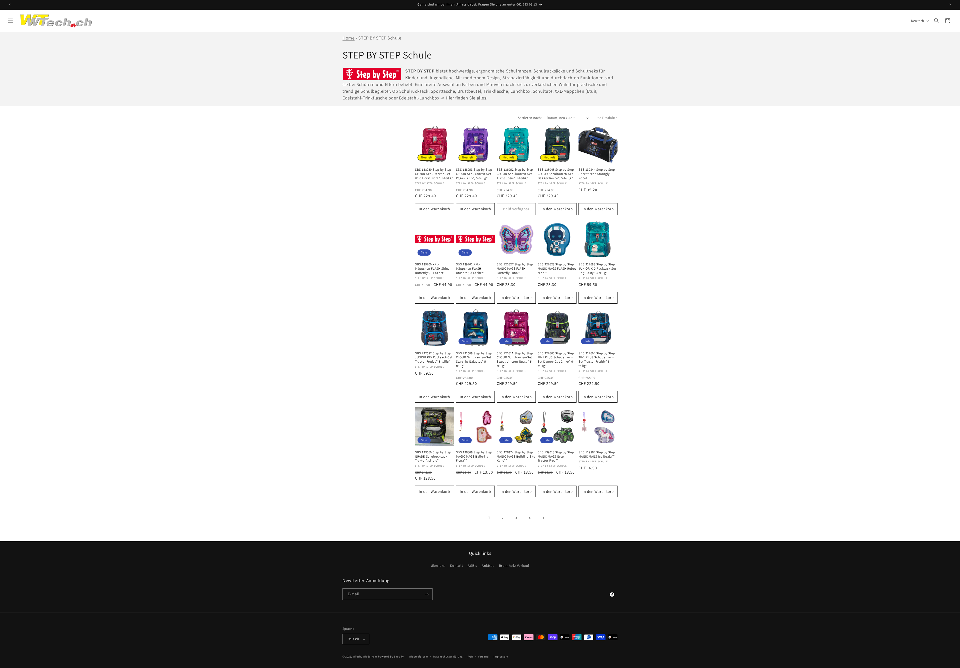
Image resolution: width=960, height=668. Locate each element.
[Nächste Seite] (543, 517)
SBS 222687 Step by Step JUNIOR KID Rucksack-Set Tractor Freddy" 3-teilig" (433, 357)
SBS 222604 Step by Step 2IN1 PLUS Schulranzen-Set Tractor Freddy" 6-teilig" (596, 359)
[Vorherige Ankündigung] (9, 4)
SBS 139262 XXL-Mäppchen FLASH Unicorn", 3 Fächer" (470, 268)
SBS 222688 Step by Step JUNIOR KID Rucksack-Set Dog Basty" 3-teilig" (597, 268)
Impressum (501, 656)
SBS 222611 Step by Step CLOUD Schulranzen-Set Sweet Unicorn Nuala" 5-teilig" (515, 359)
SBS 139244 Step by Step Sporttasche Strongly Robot (596, 174)
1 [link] (489, 517)
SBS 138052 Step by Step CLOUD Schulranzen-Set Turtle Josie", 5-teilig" (515, 174)
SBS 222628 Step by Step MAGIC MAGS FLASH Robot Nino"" (557, 268)
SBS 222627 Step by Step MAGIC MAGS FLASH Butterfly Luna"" (515, 268)
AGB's (472, 565)
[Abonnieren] (426, 594)
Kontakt (456, 565)
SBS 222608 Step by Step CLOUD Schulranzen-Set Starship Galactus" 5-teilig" (474, 359)
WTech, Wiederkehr (365, 656)
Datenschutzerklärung (448, 656)
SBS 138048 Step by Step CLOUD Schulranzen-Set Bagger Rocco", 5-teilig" (556, 174)
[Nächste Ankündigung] (950, 4)
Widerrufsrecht (418, 656)
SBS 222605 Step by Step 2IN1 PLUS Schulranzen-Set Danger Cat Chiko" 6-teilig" (556, 359)
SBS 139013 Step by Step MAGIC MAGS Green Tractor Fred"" (556, 456)
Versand (483, 656)
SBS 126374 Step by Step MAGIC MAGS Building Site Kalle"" (516, 456)
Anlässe (488, 565)
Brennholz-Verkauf (514, 565)
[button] (10, 20)
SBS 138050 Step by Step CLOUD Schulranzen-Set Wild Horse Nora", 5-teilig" (434, 174)
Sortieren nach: (530, 117)
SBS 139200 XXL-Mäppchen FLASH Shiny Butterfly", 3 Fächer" (432, 268)
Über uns (438, 565)
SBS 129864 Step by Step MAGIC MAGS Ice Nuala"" (596, 454)
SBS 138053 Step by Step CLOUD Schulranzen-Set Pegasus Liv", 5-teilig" (474, 174)
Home (348, 38)
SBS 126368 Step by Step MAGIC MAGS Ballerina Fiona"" (474, 456)
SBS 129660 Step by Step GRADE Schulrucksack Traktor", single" (433, 456)
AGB (470, 656)
